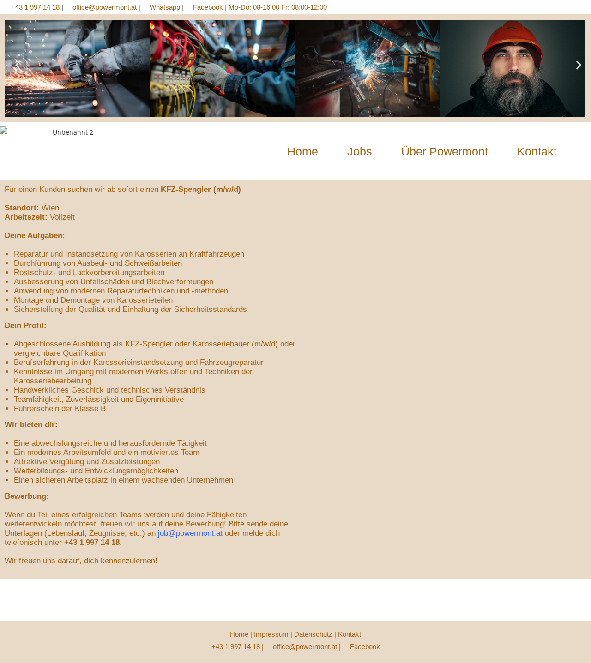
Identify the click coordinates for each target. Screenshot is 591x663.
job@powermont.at (190, 533)
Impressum (271, 634)
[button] (18, 65)
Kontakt (537, 151)
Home (302, 151)
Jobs (359, 151)
